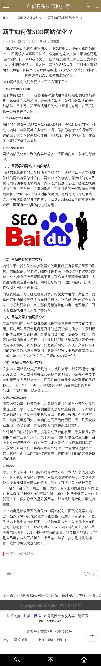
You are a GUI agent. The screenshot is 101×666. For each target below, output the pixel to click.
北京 (41, 640)
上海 (59, 640)
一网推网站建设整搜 (28, 18)
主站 (4, 640)
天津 (50, 640)
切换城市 (20, 640)
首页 (5, 18)
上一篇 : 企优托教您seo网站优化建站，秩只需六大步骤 (44, 595)
